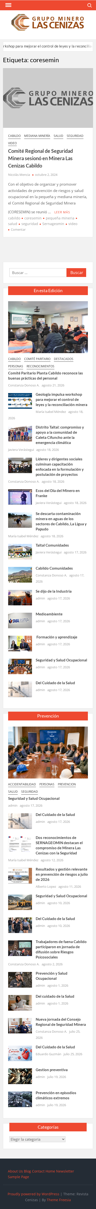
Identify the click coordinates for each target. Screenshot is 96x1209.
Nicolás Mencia (19, 174)
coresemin (33, 218)
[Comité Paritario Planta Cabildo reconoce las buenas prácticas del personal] (48, 326)
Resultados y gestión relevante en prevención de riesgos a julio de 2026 (62, 874)
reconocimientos (40, 366)
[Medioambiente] (20, 620)
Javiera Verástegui (21, 449)
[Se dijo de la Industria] (20, 597)
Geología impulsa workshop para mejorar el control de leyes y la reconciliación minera (61, 399)
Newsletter (65, 1171)
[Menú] (8, 5)
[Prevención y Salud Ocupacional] (20, 979)
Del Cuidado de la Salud (55, 683)
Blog (27, 1171)
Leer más (62, 212)
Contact (38, 1171)
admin (40, 598)
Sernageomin (53, 223)
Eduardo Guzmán (48, 1054)
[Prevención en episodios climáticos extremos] (20, 1098)
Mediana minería (37, 136)
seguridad (75, 136)
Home (50, 1171)
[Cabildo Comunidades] (20, 574)
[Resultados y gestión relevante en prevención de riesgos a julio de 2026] (20, 875)
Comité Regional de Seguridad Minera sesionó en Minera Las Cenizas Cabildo (40, 158)
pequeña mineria (60, 218)
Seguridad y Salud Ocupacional (61, 660)
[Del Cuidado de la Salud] (20, 688)
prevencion (67, 784)
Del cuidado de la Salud (55, 996)
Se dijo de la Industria (54, 591)
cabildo (14, 136)
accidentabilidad (22, 784)
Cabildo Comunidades (54, 568)
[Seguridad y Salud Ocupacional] (20, 665)
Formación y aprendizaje (56, 637)
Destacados (63, 359)
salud (58, 136)
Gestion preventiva (52, 1069)
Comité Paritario (37, 359)
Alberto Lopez (46, 886)
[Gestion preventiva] (20, 1075)
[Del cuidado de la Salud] (20, 1002)
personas (15, 366)
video (12, 143)
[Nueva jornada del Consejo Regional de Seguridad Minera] (20, 1025)
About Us (15, 1171)
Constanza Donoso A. (23, 385)
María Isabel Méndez (51, 411)
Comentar (18, 229)
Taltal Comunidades (52, 545)
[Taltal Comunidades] (20, 551)
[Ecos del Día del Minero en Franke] (20, 496)
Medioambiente (49, 614)
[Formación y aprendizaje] (20, 643)
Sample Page (18, 1176)
